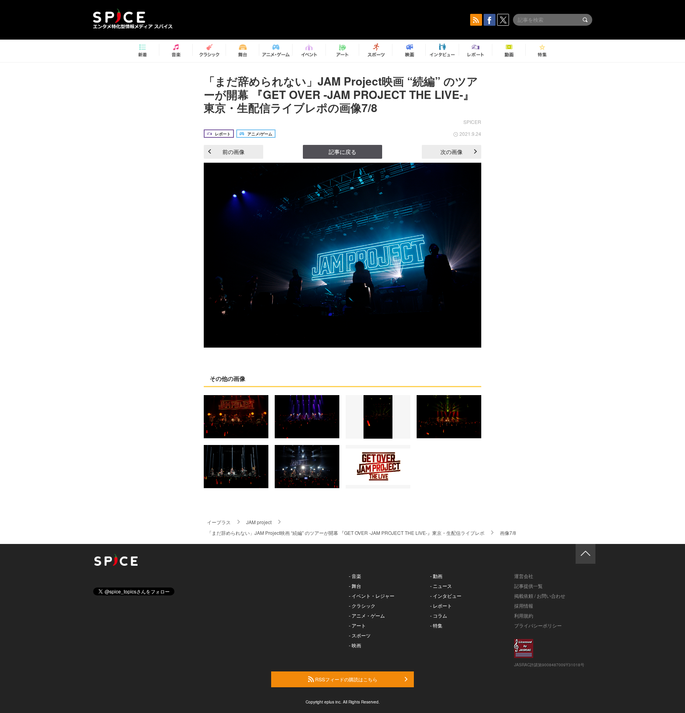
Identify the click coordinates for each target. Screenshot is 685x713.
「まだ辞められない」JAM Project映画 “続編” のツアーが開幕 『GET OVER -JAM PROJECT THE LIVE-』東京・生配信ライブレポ (345, 532)
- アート (357, 625)
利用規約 (523, 615)
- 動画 (436, 575)
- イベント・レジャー (371, 595)
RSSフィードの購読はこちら (345, 679)
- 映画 (355, 645)
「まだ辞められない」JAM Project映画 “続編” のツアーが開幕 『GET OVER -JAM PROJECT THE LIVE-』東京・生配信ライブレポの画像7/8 (341, 94)
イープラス (219, 522)
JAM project (259, 522)
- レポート (441, 605)
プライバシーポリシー (538, 625)
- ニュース (441, 585)
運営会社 (523, 575)
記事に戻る (342, 152)
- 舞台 (355, 585)
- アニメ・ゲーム (367, 615)
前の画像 (233, 152)
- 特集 (436, 625)
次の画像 (451, 152)
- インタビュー (445, 595)
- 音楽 (355, 575)
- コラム (438, 615)
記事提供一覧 (528, 585)
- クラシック (362, 605)
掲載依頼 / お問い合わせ (539, 595)
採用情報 (523, 605)
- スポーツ (360, 635)
